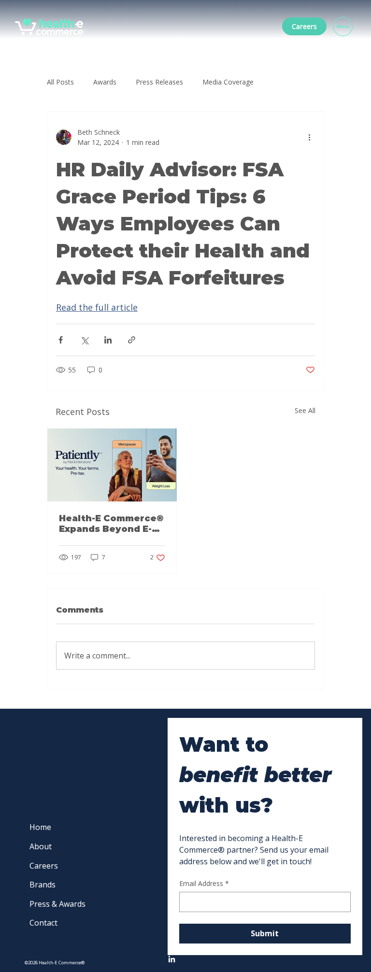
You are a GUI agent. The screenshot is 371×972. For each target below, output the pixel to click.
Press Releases (159, 81)
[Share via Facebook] (60, 339)
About (40, 846)
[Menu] (343, 26)
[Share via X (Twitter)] (84, 339)
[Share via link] (131, 339)
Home (40, 827)
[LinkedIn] (172, 960)
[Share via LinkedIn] (108, 339)
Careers (43, 865)
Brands (42, 884)
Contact (43, 922)
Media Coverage (228, 81)
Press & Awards (57, 904)
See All (305, 410)
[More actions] (309, 137)
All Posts (60, 81)
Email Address (204, 883)
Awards (104, 81)
